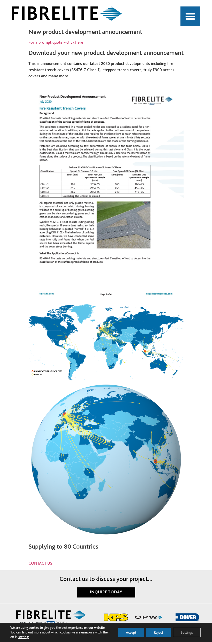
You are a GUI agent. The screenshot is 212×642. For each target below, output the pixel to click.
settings (23, 637)
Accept (131, 632)
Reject (158, 632)
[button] (190, 16)
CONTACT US (40, 563)
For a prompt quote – (55, 42)
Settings (187, 632)
